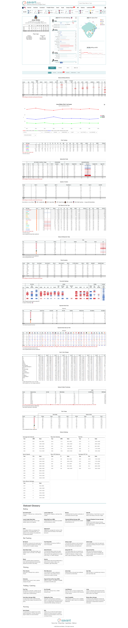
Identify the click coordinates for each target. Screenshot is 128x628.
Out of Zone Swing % (25, 372)
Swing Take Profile (43, 38)
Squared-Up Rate (90, 549)
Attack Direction (48, 549)
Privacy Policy (61, 623)
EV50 (24, 528)
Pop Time (25, 589)
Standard (60, 67)
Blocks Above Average (91, 597)
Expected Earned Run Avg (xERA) (52, 579)
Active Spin (68, 571)
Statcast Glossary (31, 505)
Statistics (83, 7)
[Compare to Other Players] (71, 17)
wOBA (23, 361)
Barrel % (23, 367)
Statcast (52, 67)
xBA (22, 358)
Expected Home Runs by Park (64, 327)
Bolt (45, 610)
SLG (22, 359)
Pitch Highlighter (29, 36)
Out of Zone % (24, 371)
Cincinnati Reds (38, 22)
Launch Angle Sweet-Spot (29, 519)
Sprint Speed (26, 610)
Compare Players (69, 7)
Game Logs (76, 67)
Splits (68, 67)
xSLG (23, 360)
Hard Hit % (24, 364)
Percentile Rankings (64, 281)
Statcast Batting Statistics (64, 77)
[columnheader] (24, 81)
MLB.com (75, 623)
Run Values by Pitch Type (64, 205)
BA (22, 356)
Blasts (24, 559)
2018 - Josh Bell (69, 202)
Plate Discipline (64, 260)
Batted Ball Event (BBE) (49, 519)
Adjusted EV (47, 528)
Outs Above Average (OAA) (29, 597)
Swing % (23, 377)
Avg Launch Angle (25, 369)
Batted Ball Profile (64, 159)
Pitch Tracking (64, 140)
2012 (28, 22)
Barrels (67, 512)
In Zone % (23, 370)
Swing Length (68, 541)
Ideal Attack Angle (27, 549)
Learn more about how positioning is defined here (30, 405)
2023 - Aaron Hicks (50, 202)
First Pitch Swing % (25, 376)
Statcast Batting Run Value (64, 237)
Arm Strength (47, 589)
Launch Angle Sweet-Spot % (26, 366)
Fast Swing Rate (48, 541)
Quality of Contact (64, 182)
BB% (23, 380)
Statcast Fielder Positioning (64, 387)
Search (57, 7)
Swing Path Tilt (68, 549)
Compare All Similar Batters (89, 202)
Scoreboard (42, 7)
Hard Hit (88, 512)
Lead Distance (68, 589)
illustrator (29, 7)
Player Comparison (29, 38)
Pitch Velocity (26, 571)
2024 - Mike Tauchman (79, 202)
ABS (78, 7)
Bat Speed (25, 541)
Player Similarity (29, 39)
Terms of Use (54, 623)
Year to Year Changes (64, 352)
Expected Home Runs (64, 305)
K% (22, 378)
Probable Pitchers (50, 7)
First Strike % (24, 375)
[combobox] (92, 3)
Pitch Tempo (64, 411)
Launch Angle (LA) (48, 512)
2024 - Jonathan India (40, 202)
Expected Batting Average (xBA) (72, 519)
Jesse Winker (36, 20)
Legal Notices (69, 623)
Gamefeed (35, 7)
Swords (46, 559)
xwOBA (23, 363)
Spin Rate (88, 571)
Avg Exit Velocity (25, 365)
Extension (25, 579)
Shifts (43, 36)
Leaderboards (90, 7)
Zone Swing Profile (43, 39)
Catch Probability (69, 597)
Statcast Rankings (64, 432)
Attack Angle (89, 541)
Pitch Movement (48, 571)
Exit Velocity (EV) (27, 512)
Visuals (62, 7)
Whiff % (23, 374)
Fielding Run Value (48, 597)
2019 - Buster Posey (60, 202)
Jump (87, 589)
